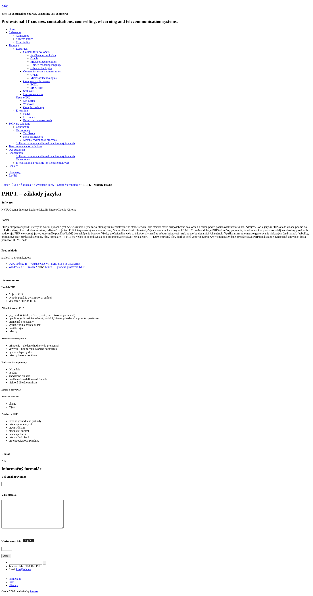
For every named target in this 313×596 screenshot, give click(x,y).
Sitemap (13, 585)
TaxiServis (29, 133)
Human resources (33, 94)
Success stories (24, 38)
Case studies (23, 42)
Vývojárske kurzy (44, 184)
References (15, 32)
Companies (22, 35)
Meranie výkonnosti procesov (40, 139)
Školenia (26, 184)
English (13, 175)
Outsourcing (23, 130)
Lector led (22, 48)
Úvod (14, 184)
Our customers (17, 149)
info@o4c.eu (23, 569)
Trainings (14, 45)
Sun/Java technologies (43, 55)
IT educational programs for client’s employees (42, 162)
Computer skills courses (36, 81)
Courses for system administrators (42, 71)
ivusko (34, 591)
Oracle (34, 58)
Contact (13, 165)
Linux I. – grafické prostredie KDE (65, 266)
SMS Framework (33, 136)
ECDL (34, 84)
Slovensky (15, 172)
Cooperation (16, 152)
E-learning (22, 110)
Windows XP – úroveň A (23, 266)
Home (12, 29)
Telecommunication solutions (25, 146)
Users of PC (23, 97)
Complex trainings (33, 107)
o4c (4, 6)
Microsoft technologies (43, 61)
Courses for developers (36, 51)
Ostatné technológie (68, 184)
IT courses (29, 117)
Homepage (15, 578)
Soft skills (28, 91)
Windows (28, 104)
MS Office (36, 87)
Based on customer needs (37, 120)
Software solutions (19, 123)
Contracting (22, 126)
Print (11, 582)
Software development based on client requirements (45, 143)
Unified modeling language (46, 64)
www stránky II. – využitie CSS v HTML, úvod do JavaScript (44, 263)
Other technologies (41, 68)
